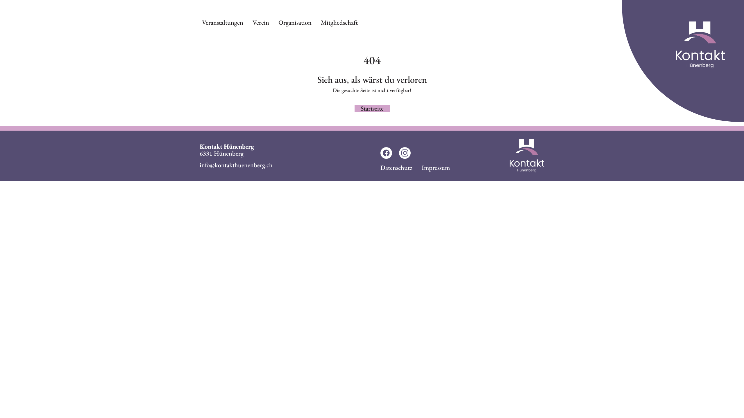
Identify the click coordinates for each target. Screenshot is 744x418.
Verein (261, 22)
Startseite (372, 108)
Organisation (295, 22)
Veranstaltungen (222, 22)
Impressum (436, 167)
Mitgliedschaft (339, 22)
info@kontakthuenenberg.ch (236, 165)
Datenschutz (396, 167)
